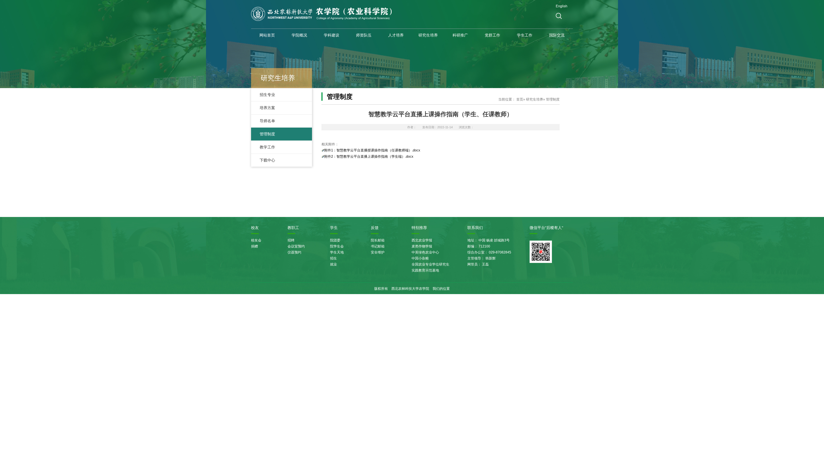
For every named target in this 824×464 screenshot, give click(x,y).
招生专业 (267, 95)
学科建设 (331, 35)
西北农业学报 (422, 240)
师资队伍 (363, 35)
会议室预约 (296, 246)
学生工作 (524, 35)
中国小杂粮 (420, 258)
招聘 (291, 240)
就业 (333, 264)
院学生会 (337, 246)
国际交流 (557, 35)
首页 (519, 99)
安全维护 (378, 252)
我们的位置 (441, 288)
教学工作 (267, 147)
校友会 (256, 240)
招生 (333, 258)
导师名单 (267, 121)
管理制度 (267, 134)
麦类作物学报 (422, 246)
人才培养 (396, 35)
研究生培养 (428, 35)
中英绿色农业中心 (425, 252)
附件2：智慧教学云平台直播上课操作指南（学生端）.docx (368, 156)
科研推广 (460, 35)
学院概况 (299, 35)
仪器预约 (294, 252)
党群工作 (492, 35)
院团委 (335, 240)
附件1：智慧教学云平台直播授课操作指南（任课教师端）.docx (372, 150)
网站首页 (267, 35)
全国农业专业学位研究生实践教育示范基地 (430, 267)
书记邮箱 (378, 246)
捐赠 (254, 246)
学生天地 (337, 252)
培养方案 (267, 108)
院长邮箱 (378, 240)
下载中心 (267, 160)
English (561, 6)
